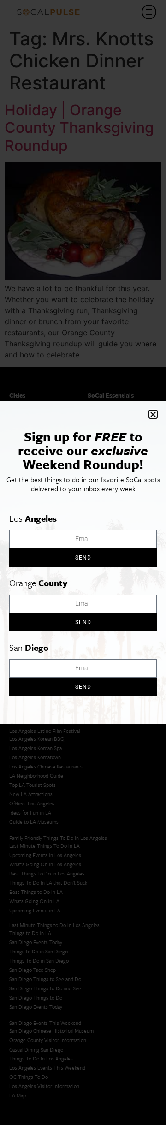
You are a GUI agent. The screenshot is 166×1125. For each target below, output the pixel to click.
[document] (83, 562)
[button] (153, 414)
